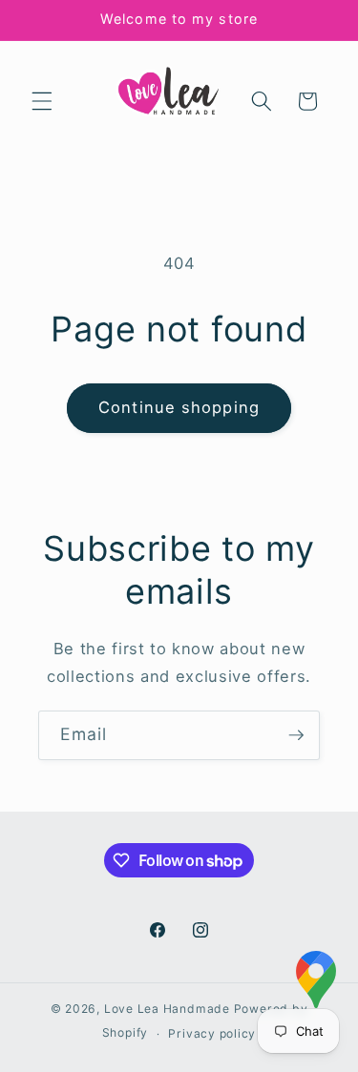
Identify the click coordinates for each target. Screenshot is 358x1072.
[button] (42, 101)
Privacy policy (212, 1033)
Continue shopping (179, 407)
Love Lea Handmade (167, 1008)
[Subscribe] (296, 735)
